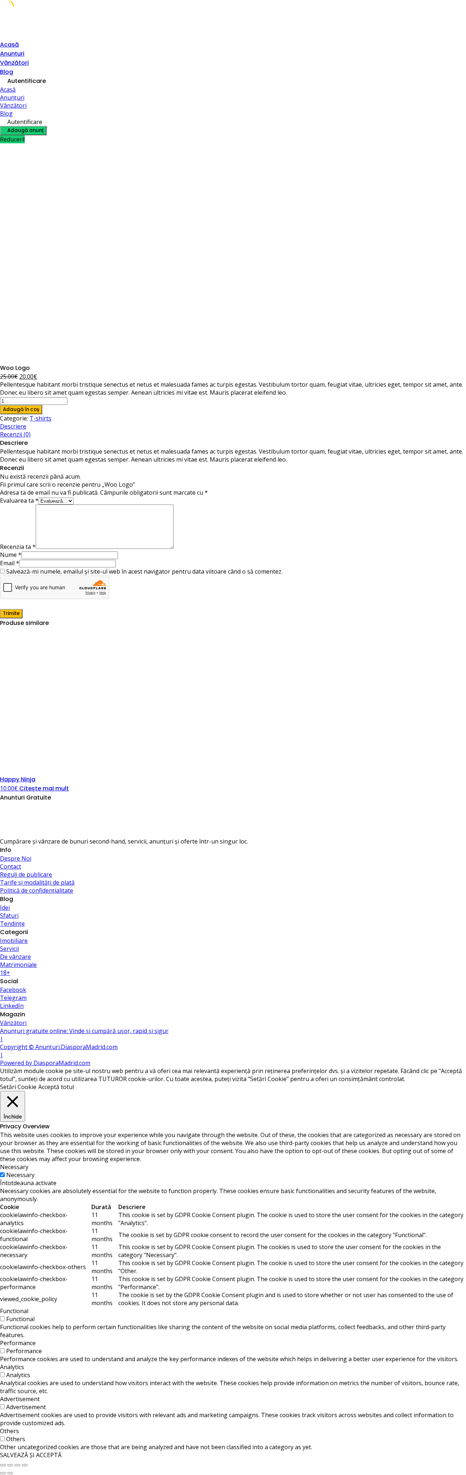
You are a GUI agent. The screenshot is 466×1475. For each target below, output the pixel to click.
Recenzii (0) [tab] (15, 434)
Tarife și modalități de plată (37, 882)
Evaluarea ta (19, 501)
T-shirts (40, 418)
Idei (5, 908)
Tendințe (12, 924)
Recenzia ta (18, 547)
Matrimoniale (18, 965)
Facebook (13, 990)
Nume (10, 555)
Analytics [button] (12, 1367)
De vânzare (15, 957)
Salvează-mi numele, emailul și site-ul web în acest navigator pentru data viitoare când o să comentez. (144, 571)
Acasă (9, 44)
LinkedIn (12, 1006)
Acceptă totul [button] (56, 1087)
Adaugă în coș (21, 409)
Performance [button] (18, 1343)
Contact (10, 866)
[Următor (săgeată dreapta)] (10, 1473)
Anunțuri (12, 53)
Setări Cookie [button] (18, 1087)
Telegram (13, 998)
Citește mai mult (44, 788)
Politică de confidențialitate (36, 890)
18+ (5, 973)
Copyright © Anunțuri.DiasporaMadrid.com (59, 1047)
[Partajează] (17, 1465)
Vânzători (14, 63)
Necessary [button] (14, 1167)
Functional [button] (14, 1311)
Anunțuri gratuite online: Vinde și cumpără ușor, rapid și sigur (84, 1031)
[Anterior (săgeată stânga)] (3, 1473)
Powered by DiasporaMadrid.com (45, 1063)
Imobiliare (14, 941)
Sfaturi (9, 916)
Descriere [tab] (13, 426)
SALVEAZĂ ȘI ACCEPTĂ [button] (31, 1455)
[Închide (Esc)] (25, 1465)
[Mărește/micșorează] (3, 1465)
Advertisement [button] (20, 1399)
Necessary (20, 1175)
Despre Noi (15, 858)
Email (9, 563)
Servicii (9, 949)
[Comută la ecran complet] (10, 1465)
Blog (6, 72)
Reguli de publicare (26, 874)
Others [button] (9, 1431)
